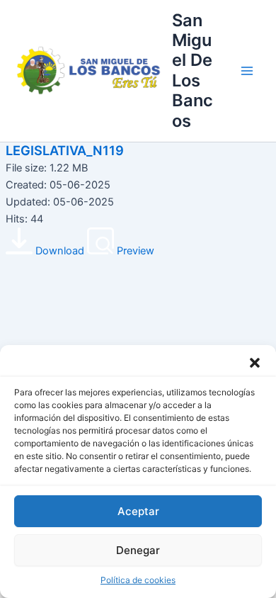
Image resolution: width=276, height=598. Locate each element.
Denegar (138, 550)
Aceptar (138, 511)
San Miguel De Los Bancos (192, 70)
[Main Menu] (247, 71)
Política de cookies (138, 580)
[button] (255, 363)
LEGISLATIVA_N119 (65, 150)
